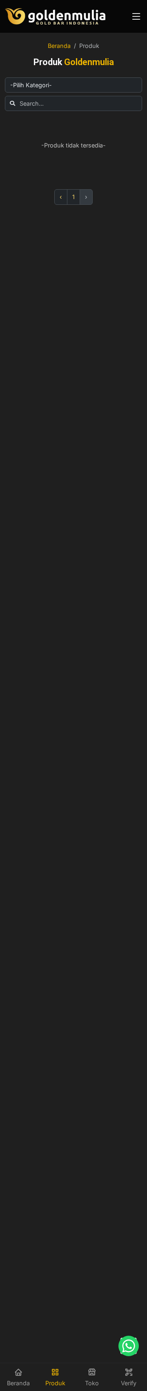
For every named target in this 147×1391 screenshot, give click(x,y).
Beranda (59, 45)
